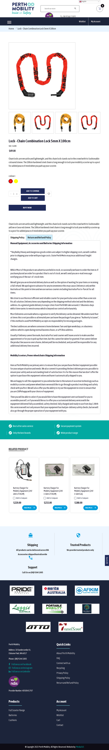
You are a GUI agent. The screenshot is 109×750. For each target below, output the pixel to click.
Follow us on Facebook (21, 664)
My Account (95, 21)
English (83, 1)
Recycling (60, 668)
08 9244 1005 (69, 16)
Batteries (13, 715)
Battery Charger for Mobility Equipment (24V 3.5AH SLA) (83, 491)
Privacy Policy (62, 673)
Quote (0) (107, 560)
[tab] (17, 237)
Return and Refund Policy (67, 682)
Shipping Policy (63, 677)
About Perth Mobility (65, 653)
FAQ (58, 658)
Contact (59, 725)
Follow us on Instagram (22, 667)
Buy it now (27, 208)
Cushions (13, 720)
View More (27, 508)
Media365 (80, 747)
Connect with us (63, 663)
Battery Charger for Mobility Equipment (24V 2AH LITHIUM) (22, 491)
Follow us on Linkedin (20, 671)
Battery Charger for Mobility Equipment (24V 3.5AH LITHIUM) (53, 491)
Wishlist (82, 21)
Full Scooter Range (17, 710)
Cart (58, 720)
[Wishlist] (48, 194)
